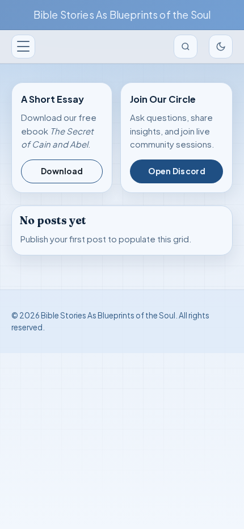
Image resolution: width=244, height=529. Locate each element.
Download (62, 171)
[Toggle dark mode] (221, 46)
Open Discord (176, 171)
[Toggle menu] (23, 46)
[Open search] (185, 46)
